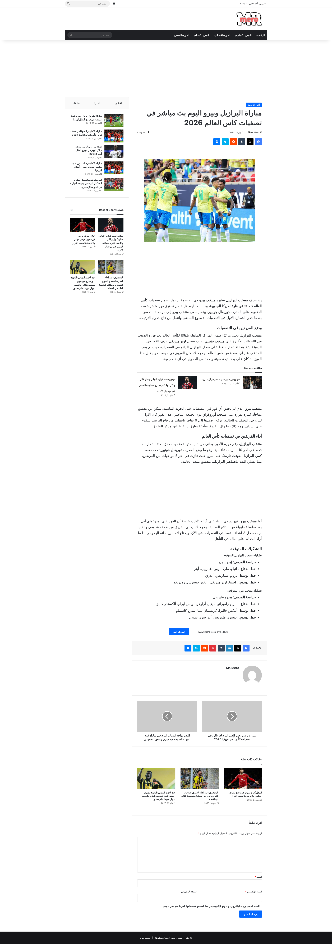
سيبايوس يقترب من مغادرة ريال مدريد (221, 379)
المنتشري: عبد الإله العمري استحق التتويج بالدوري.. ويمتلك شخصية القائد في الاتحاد (200, 796)
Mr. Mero (254, 132)
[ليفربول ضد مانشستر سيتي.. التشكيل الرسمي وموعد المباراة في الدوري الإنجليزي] (113, 184)
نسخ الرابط (179, 631)
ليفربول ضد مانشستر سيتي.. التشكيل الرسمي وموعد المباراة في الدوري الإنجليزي (86, 183)
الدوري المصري (181, 34)
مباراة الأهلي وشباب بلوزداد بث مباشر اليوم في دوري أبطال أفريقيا (86, 167)
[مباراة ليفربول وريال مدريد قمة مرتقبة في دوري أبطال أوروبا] (113, 120)
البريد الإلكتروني (253, 891)
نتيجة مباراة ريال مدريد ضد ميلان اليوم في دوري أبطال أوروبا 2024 (88, 150)
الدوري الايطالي (202, 34)
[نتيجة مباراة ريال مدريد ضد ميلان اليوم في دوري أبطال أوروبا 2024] (113, 151)
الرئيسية (260, 34)
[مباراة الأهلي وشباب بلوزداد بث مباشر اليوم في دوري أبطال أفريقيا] (113, 167)
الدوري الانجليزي (243, 34)
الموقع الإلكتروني (189, 891)
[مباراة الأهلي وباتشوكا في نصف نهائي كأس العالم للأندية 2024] (113, 136)
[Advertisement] (166, 68)
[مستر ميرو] (249, 18)
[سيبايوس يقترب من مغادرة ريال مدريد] (252, 382)
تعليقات (76, 103)
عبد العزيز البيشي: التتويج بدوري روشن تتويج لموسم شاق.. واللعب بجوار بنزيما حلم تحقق (158, 796)
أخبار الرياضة (254, 104)
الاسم (258, 876)
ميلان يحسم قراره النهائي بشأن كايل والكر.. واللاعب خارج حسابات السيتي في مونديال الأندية (157, 385)
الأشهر (118, 103)
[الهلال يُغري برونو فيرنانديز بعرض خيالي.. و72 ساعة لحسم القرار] (243, 778)
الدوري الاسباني (222, 34)
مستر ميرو (145, 937)
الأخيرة (97, 103)
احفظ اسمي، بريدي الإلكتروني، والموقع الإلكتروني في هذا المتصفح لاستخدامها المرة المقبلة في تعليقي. (210, 906)
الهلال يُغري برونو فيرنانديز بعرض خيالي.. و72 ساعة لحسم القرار (245, 794)
